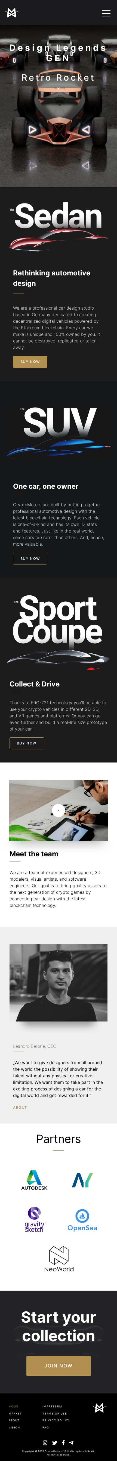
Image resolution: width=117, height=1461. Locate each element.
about (20, 1107)
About (14, 1420)
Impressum (52, 1406)
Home (13, 1406)
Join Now (58, 1366)
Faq (45, 1427)
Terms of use (54, 1413)
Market (15, 1413)
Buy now (30, 362)
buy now (30, 559)
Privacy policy (55, 1420)
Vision (14, 1427)
